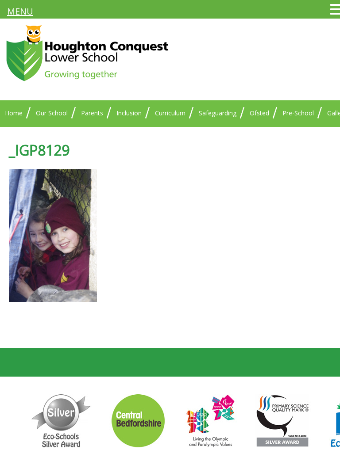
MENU (20, 11)
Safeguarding (217, 113)
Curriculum (170, 113)
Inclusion (129, 113)
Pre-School (298, 113)
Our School (52, 113)
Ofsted (259, 113)
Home (14, 113)
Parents (92, 113)
